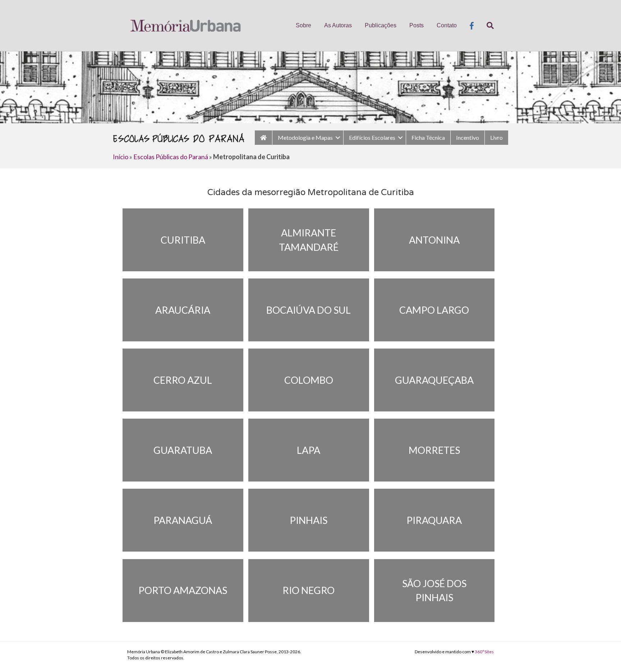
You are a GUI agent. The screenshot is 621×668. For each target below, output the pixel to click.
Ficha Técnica (428, 137)
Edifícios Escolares (372, 137)
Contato (447, 25)
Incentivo (467, 137)
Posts (416, 25)
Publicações (380, 25)
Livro (496, 137)
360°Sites (484, 651)
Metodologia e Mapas (305, 137)
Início (120, 157)
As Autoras (338, 25)
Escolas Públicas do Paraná (170, 157)
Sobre (303, 25)
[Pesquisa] (487, 25)
